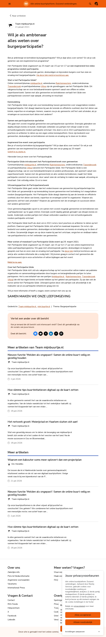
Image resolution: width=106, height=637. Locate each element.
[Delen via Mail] (41, 334)
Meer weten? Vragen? (69, 568)
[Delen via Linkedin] (51, 334)
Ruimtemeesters (63, 83)
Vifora (43, 86)
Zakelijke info (14, 572)
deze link (69, 251)
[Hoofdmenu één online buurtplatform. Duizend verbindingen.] (9, 4)
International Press (16, 587)
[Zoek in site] (90, 4)
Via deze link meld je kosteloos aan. (52, 75)
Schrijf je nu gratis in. (17, 151)
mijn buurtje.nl (44, 306)
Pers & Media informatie (18, 576)
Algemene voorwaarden (18, 580)
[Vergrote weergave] (75, 37)
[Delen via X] (46, 334)
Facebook (12, 615)
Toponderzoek (14, 86)
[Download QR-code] (61, 334)
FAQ (56, 580)
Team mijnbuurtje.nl (27, 306)
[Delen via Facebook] (35, 334)
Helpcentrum (14, 608)
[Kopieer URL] (56, 334)
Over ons (14, 568)
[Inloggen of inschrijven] (96, 4)
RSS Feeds (13, 604)
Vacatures (12, 583)
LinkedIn (11, 619)
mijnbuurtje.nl (36, 83)
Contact (11, 600)
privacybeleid (79, 606)
